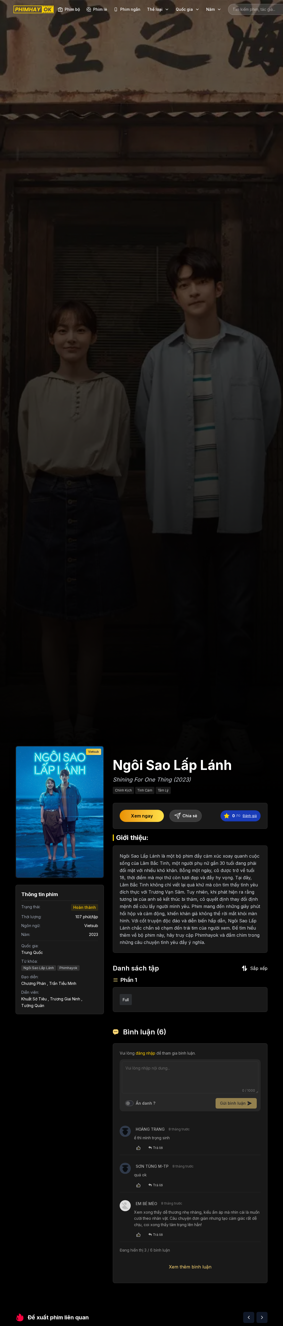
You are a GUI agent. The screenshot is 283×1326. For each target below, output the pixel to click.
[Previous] (248, 1317)
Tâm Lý (163, 790)
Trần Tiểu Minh (62, 983)
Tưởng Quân (32, 1005)
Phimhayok (68, 968)
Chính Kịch (123, 790)
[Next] (262, 1317)
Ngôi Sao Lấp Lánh (38, 968)
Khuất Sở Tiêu (34, 999)
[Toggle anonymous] (129, 1103)
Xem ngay (142, 816)
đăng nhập (145, 1053)
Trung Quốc (32, 952)
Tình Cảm (144, 790)
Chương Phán (33, 983)
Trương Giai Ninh (65, 999)
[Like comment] (138, 1148)
